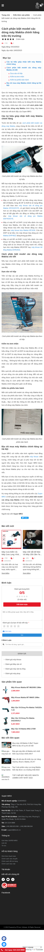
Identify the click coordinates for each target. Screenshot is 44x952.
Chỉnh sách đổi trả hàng (10, 861)
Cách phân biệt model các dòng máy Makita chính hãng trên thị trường (21, 18)
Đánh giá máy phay (13, 673)
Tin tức (4, 845)
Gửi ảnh (8, 631)
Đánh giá (22, 654)
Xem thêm (5, 573)
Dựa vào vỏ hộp (16, 73)
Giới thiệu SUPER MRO (10, 840)
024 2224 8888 (10, 823)
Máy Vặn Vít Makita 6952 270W (23, 729)
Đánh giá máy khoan (13, 659)
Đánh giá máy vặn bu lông (15, 669)
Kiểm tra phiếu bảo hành (19, 80)
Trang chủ (6, 15)
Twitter (26, 517)
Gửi (22, 635)
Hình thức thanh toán (9, 856)
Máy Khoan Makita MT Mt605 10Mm (25, 697)
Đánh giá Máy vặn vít (13, 664)
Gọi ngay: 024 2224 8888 (15, 950)
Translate (39, 950)
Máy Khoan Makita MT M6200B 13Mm (26, 687)
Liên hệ (4, 843)
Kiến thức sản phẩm (21, 15)
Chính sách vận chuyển (10, 859)
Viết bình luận (22, 604)
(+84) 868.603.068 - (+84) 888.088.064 (19, 826)
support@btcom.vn (14, 830)
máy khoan (34, 457)
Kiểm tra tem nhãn (17, 77)
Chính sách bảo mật (8, 864)
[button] (3, 5)
